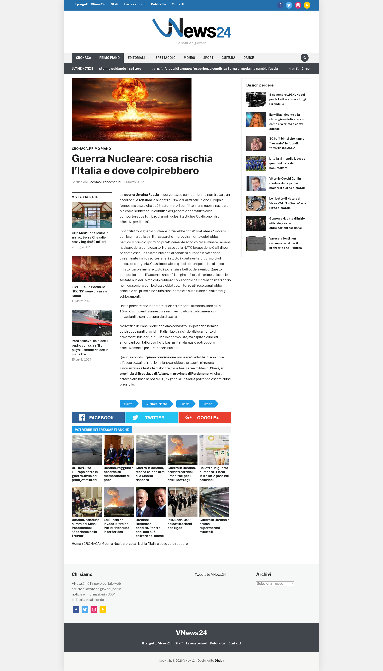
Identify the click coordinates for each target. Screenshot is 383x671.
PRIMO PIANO (109, 58)
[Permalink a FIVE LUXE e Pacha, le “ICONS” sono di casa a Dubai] (92, 270)
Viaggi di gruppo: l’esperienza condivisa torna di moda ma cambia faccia (206, 69)
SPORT (208, 58)
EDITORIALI (136, 58)
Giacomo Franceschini (104, 182)
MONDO (189, 58)
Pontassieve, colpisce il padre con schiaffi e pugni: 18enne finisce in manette (90, 347)
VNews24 (191, 633)
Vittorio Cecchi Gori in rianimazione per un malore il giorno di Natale (287, 183)
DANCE (249, 58)
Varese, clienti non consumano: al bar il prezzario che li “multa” (286, 243)
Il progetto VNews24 (90, 4)
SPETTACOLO (166, 58)
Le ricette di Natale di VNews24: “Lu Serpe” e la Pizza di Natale (287, 203)
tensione (146, 200)
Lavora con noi (134, 4)
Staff (114, 4)
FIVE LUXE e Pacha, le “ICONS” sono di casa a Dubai (89, 291)
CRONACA (83, 58)
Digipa (219, 660)
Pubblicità (158, 4)
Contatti (178, 4)
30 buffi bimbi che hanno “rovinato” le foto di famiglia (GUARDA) (286, 143)
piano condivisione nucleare (169, 357)
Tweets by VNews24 (210, 575)
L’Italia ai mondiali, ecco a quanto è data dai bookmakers (287, 163)
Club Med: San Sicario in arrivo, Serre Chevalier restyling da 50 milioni (90, 237)
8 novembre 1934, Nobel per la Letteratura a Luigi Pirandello (287, 99)
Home (76, 544)
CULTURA (228, 58)
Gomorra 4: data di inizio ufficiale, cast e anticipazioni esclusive (287, 223)
